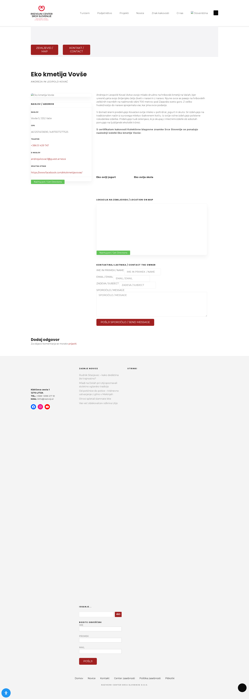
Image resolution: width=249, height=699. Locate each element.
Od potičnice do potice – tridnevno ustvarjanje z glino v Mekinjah (99, 392)
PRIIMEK (84, 636)
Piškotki (169, 678)
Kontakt (105, 678)
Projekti (124, 13)
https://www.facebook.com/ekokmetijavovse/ (56, 172)
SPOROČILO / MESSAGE (110, 290)
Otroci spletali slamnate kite (95, 398)
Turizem (85, 13)
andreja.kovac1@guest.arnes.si (48, 159)
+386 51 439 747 (40, 145)
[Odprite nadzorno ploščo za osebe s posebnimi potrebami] (6, 693)
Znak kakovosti (160, 13)
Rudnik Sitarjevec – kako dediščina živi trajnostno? (99, 377)
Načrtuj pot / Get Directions (48, 182)
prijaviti (72, 343)
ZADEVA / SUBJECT (107, 283)
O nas (180, 13)
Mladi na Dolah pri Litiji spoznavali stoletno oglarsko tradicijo (98, 385)
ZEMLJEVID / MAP (44, 49)
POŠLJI (88, 661)
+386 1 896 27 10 (46, 396)
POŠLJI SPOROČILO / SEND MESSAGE (125, 322)
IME (81, 625)
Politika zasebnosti (150, 678)
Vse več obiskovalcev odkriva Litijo (98, 403)
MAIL (82, 647)
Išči (118, 614)
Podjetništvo (104, 13)
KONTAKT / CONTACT (76, 49)
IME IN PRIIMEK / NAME (110, 270)
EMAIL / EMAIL (104, 277)
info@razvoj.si (45, 399)
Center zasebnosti (124, 678)
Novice (140, 13)
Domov (79, 678)
